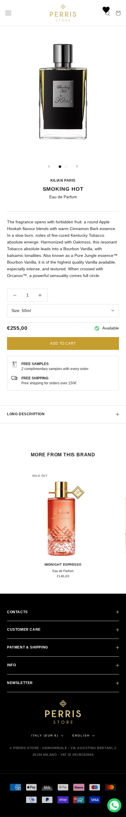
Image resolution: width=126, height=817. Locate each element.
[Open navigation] (8, 13)
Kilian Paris (63, 180)
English (81, 735)
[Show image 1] (60, 166)
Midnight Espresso (63, 564)
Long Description (26, 414)
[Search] (107, 12)
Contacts (17, 612)
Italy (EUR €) (44, 735)
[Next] (77, 166)
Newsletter (20, 683)
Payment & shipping (27, 647)
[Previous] (49, 166)
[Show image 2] (66, 166)
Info (11, 665)
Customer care (24, 629)
